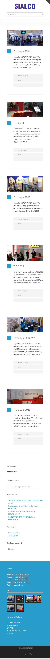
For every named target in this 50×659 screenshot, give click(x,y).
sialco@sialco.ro (19, 582)
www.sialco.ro (18, 585)
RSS (29, 653)
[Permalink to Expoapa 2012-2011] (25, 324)
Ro (16, 471)
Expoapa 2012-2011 (25, 338)
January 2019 (13, 536)
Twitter (24, 653)
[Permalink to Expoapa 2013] (25, 184)
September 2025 (14, 533)
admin (19, 80)
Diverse (11, 549)
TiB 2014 (18, 122)
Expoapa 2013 (21, 197)
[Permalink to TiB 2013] (25, 253)
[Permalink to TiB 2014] (25, 109)
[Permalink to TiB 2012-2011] (25, 396)
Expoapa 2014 (21, 51)
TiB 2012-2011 (21, 409)
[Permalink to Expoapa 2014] (25, 38)
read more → (37, 283)
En (11, 471)
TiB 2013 (18, 266)
